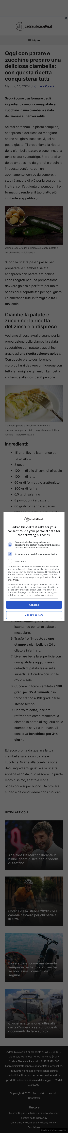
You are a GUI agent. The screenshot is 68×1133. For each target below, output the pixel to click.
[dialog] (34, 566)
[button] (34, 561)
